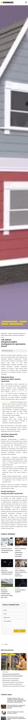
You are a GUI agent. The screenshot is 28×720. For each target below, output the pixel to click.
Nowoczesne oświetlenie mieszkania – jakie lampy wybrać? (7, 572)
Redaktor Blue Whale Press (10, 321)
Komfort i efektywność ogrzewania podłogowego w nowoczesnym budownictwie (20, 552)
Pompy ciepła (5, 402)
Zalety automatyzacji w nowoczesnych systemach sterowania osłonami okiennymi (16, 706)
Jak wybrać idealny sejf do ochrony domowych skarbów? (15, 712)
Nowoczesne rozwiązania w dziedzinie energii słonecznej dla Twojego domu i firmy (7, 593)
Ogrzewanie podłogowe (16, 323)
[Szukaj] (2, 644)
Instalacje (5, 323)
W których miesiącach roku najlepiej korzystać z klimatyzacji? (7, 550)
